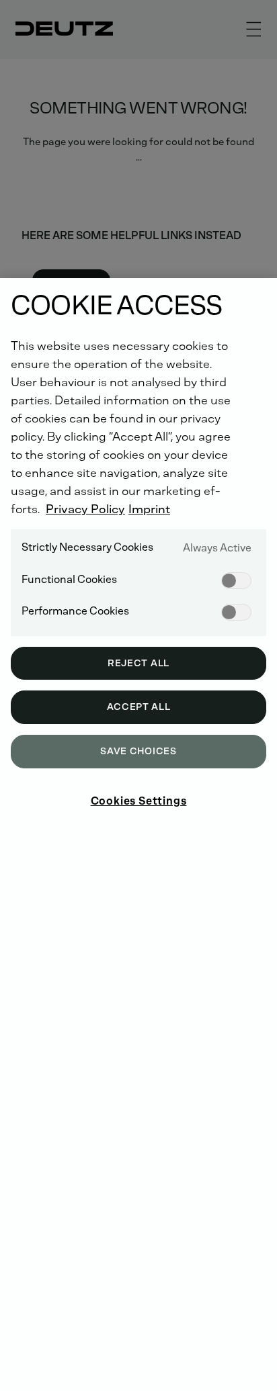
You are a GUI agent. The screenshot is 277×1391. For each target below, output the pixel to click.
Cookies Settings (139, 801)
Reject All (138, 663)
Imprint (149, 509)
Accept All (139, 707)
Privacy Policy (85, 509)
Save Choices (138, 751)
